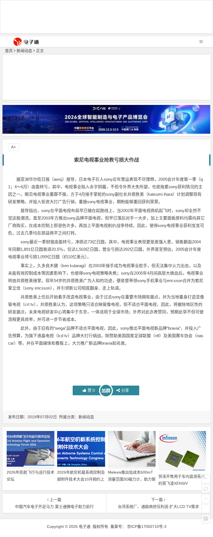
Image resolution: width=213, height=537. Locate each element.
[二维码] (205, 518)
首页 (9, 50)
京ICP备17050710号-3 (146, 526)
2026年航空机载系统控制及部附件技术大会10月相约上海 (81, 479)
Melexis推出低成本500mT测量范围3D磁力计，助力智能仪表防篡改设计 (132, 479)
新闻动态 (24, 50)
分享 (125, 390)
